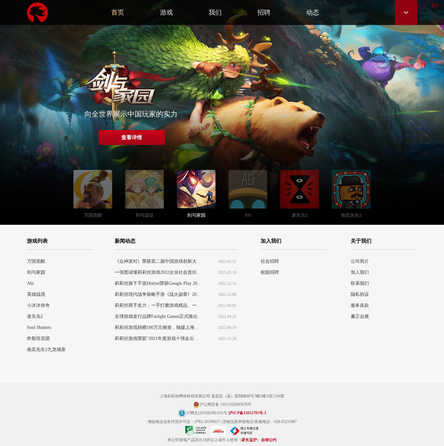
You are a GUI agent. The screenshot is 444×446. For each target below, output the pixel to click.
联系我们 (360, 283)
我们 (215, 12)
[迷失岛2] (299, 191)
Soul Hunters (39, 327)
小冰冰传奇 (38, 305)
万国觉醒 (36, 261)
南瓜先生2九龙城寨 (46, 349)
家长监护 (249, 440)
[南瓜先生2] (351, 191)
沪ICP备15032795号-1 (247, 413)
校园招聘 (270, 272)
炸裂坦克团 (38, 338)
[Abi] (248, 191)
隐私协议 (360, 294)
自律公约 (269, 440)
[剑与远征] (144, 191)
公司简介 (360, 261)
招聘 (263, 12)
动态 (312, 12)
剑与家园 (36, 272)
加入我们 (360, 272)
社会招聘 (270, 261)
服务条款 (360, 305)
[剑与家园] (196, 191)
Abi (30, 283)
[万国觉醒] (92, 191)
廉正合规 (360, 316)
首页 (117, 12)
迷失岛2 (35, 316)
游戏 (166, 12)
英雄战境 (36, 294)
